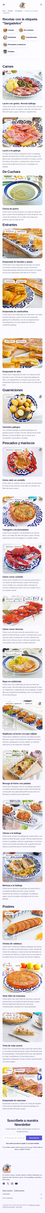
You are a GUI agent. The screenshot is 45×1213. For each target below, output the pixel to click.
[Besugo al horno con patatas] (22, 765)
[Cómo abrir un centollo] (22, 462)
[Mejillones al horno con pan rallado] (22, 715)
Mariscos (28, 499)
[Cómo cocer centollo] (22, 559)
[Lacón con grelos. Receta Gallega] (22, 85)
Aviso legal (19, 1207)
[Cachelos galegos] (22, 409)
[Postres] (10, 51)
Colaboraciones (19, 1190)
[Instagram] (12, 1184)
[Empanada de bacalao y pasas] (22, 243)
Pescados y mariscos (14, 450)
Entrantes (10, 231)
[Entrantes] (10, 37)
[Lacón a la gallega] (22, 132)
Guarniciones (11, 397)
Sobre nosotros (8, 1190)
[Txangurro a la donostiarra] (22, 511)
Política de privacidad (9, 1207)
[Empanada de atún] (22, 353)
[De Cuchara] (27, 30)
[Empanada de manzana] (22, 1082)
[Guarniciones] (29, 37)
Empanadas (21, 231)
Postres (9, 913)
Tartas (18, 965)
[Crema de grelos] (22, 190)
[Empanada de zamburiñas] (22, 293)
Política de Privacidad (26, 1147)
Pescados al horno (13, 756)
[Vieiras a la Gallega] (22, 815)
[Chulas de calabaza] (22, 925)
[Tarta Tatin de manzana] (22, 977)
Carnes (8, 73)
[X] (8, 1184)
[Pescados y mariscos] (15, 44)
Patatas (22, 397)
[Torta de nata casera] (22, 1027)
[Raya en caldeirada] (22, 663)
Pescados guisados (13, 655)
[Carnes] (9, 30)
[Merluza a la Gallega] (22, 867)
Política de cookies (34, 1205)
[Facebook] (4, 1184)
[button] (4, 4)
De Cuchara (10, 178)
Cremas (21, 178)
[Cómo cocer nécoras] (22, 611)
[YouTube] (16, 1184)
